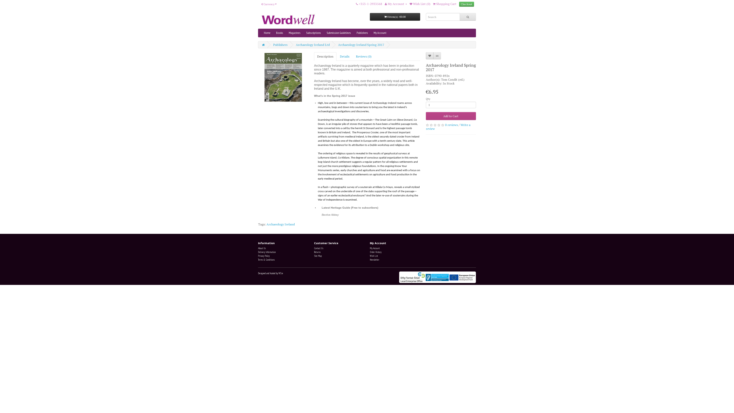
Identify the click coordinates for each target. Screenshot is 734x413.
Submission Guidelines (339, 33)
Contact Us (318, 248)
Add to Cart (450, 116)
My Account (380, 33)
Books (279, 33)
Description (325, 56)
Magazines (294, 33)
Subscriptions (313, 33)
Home (267, 33)
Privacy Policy (264, 256)
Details (344, 56)
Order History (376, 252)
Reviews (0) (363, 56)
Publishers (362, 33)
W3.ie (280, 273)
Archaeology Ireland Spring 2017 (361, 45)
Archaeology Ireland (280, 224)
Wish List (374, 256)
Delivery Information (267, 252)
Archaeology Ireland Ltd (313, 45)
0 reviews (451, 125)
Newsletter (374, 259)
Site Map (318, 256)
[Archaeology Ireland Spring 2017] (283, 77)
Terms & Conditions (266, 259)
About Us (262, 248)
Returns (317, 252)
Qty (428, 99)
